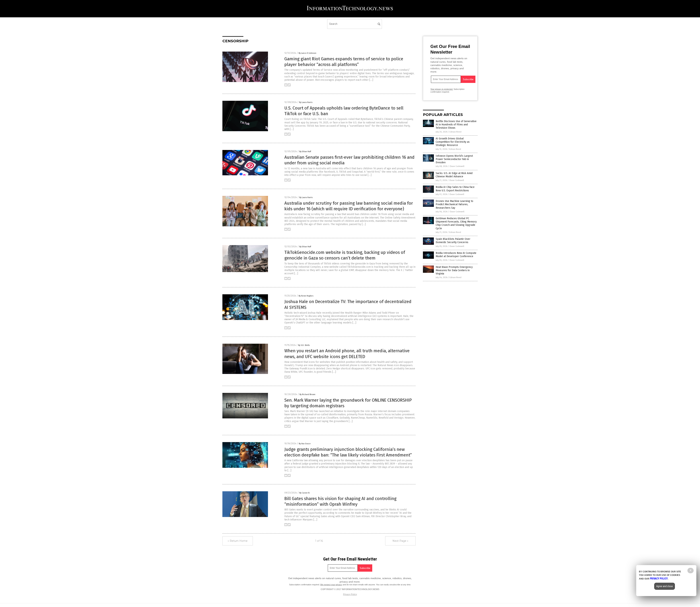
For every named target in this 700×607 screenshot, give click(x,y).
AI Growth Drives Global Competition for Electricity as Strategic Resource (453, 142)
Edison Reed (455, 132)
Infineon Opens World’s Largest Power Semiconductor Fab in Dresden (454, 159)
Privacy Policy (350, 594)
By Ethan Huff (305, 151)
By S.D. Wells (304, 345)
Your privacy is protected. (441, 89)
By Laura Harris (305, 102)
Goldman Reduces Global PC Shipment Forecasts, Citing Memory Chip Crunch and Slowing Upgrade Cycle (456, 223)
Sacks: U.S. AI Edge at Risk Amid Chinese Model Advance (454, 175)
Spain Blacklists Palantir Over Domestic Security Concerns (453, 240)
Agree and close (664, 586)
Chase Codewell (457, 166)
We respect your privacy (331, 584)
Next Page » (400, 540)
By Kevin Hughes (306, 296)
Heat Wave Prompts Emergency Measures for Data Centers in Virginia (454, 270)
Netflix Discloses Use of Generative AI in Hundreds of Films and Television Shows (456, 124)
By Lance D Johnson (307, 53)
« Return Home (238, 540)
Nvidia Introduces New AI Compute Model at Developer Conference (456, 254)
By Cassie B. (304, 493)
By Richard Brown (307, 394)
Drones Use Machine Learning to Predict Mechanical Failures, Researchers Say (454, 204)
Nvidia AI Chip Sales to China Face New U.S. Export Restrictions (455, 189)
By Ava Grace (305, 443)
